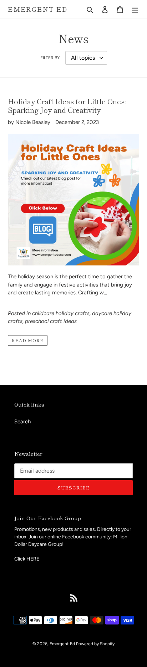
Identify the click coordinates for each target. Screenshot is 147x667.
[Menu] (134, 9)
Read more (28, 340)
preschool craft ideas (51, 321)
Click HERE (26, 559)
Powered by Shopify (95, 643)
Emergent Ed (37, 9)
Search (22, 421)
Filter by (50, 57)
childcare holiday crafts (61, 313)
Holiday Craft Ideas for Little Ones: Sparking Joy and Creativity (67, 105)
